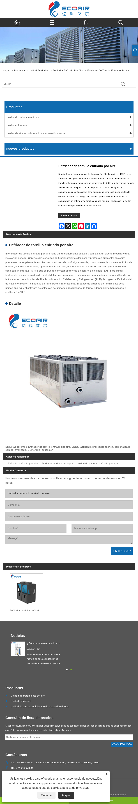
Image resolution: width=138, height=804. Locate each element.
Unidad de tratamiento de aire (23, 117)
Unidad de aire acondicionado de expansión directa (35, 133)
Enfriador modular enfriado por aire (27, 610)
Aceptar (66, 795)
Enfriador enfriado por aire (68, 70)
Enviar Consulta (69, 215)
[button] (67, 669)
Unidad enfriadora (39, 70)
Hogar (6, 70)
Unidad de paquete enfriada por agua (98, 463)
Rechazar (46, 795)
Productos (20, 70)
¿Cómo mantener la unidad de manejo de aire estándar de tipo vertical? (44, 643)
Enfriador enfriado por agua (57, 463)
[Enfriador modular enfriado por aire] (26, 589)
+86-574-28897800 (22, 767)
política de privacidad (75, 787)
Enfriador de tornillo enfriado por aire (108, 70)
